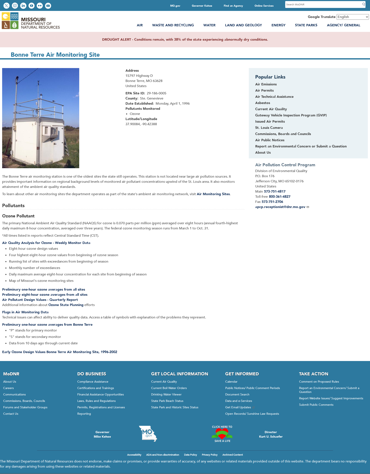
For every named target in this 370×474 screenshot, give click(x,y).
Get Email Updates (238, 407)
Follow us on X (7, 6)
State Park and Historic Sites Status (174, 407)
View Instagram (15, 6)
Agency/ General (343, 25)
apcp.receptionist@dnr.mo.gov (280, 207)
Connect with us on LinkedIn (23, 6)
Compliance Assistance (92, 382)
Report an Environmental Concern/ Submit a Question (329, 390)
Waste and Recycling (173, 25)
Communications (14, 394)
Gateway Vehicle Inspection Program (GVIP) (291, 115)
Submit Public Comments (316, 405)
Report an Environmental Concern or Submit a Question (301, 146)
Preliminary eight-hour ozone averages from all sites (44, 294)
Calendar (231, 382)
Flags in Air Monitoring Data (25, 312)
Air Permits (264, 90)
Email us (48, 6)
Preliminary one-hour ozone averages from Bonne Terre (47, 324)
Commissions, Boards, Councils (24, 401)
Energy (278, 25)
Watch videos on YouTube (32, 6)
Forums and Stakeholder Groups (25, 407)
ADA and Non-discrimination (162, 454)
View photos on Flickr (40, 6)
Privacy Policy (210, 454)
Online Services (264, 5)
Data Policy (190, 454)
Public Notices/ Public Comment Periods (252, 388)
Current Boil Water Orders (169, 388)
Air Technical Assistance (274, 96)
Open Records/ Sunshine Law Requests (252, 414)
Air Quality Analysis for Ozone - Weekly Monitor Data (46, 243)
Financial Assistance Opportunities (100, 394)
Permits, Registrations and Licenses (101, 407)
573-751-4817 (274, 191)
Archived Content (232, 454)
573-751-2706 (272, 201)
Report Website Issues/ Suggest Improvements (331, 398)
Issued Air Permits (270, 121)
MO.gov (175, 5)
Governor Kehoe (202, 5)
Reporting (84, 414)
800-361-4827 (279, 196)
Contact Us (10, 414)
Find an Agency (233, 5)
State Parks (306, 25)
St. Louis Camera (269, 127)
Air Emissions (266, 84)
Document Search (237, 394)
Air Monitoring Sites (213, 194)
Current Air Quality (271, 109)
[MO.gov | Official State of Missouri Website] (148, 433)
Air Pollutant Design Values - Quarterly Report (40, 299)
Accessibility (134, 454)
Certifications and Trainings (95, 388)
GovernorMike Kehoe (102, 434)
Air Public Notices (269, 140)
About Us (263, 152)
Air (140, 25)
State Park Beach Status (167, 401)
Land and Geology (243, 25)
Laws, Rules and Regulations (96, 401)
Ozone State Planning (66, 305)
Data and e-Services (238, 401)
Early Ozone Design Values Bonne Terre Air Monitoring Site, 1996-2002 (59, 352)
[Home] (30, 29)
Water (209, 25)
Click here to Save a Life (222, 433)
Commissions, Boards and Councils (283, 134)
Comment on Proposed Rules (319, 382)
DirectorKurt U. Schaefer (271, 434)
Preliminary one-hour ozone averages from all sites (43, 289)
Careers (8, 388)
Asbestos (262, 103)
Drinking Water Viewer (166, 394)
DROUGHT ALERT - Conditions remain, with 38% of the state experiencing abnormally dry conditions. (185, 39)
